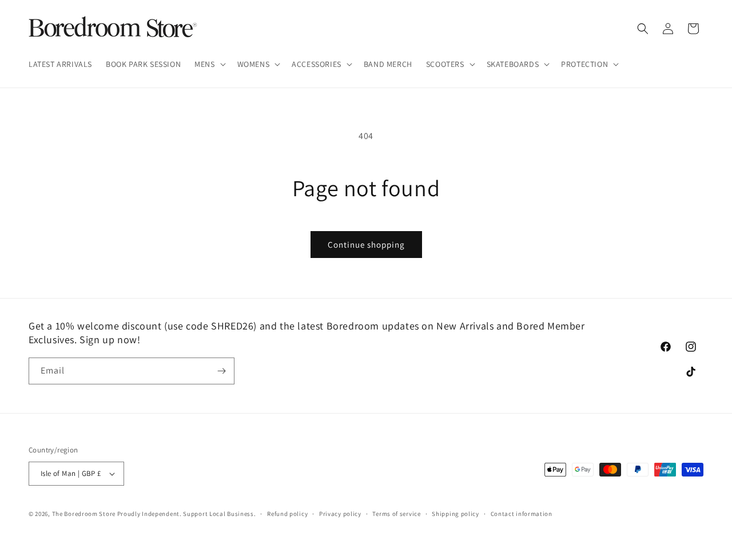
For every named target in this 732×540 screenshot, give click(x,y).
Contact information (521, 514)
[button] (209, 64)
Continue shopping (366, 244)
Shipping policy (455, 514)
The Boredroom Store (84, 514)
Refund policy (287, 514)
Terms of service (396, 514)
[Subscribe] (221, 371)
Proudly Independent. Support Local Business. (186, 514)
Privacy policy (340, 514)
